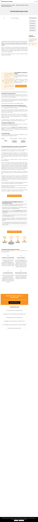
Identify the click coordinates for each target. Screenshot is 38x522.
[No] (36, 519)
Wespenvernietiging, (11, 129)
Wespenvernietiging (17, 250)
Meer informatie (21, 520)
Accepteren (16, 520)
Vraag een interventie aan (14, 302)
